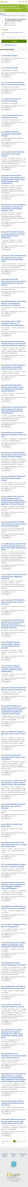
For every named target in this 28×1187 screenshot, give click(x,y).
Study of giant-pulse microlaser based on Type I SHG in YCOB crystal (13, 757)
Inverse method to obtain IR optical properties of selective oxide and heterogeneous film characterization (14, 410)
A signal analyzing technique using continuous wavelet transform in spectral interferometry (12, 668)
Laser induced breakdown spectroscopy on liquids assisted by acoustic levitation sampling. (13, 454)
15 (24, 1141)
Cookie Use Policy (22, 1155)
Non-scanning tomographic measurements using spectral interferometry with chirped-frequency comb (13, 207)
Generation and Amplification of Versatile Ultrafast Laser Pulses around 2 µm (14, 1055)
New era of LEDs (12, 68)
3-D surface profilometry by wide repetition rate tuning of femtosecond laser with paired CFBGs (13, 258)
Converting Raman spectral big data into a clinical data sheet (13, 602)
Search (5, 30)
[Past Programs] (19, 2)
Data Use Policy (13, 1155)
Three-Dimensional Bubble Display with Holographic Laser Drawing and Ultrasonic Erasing (13, 945)
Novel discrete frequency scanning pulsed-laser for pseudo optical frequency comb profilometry (13, 235)
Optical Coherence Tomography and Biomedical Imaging (11, 134)
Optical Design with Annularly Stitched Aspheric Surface (13, 478)
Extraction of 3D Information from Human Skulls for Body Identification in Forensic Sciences (14, 282)
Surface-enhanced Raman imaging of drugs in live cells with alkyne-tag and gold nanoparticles (13, 343)
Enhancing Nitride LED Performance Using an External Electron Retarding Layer (14, 524)
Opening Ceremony (11, 55)
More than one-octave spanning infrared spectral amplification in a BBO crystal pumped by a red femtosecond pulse (12, 1033)
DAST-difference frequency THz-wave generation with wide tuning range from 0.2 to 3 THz (13, 1121)
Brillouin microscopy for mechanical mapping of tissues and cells (14, 434)
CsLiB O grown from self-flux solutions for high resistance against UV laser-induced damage (13, 782)
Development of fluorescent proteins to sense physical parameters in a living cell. (13, 303)
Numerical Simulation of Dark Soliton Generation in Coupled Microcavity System (14, 844)
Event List (3, 14)
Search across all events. (10, 45)
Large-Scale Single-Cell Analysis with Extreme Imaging (13, 154)
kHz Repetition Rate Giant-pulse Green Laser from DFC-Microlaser (13, 806)
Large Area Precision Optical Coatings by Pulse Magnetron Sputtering (14, 576)
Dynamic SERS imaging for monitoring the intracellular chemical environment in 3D (13, 367)
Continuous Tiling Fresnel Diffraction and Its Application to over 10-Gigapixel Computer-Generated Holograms (13, 885)
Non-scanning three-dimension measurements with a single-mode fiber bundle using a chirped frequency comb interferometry (13, 179)
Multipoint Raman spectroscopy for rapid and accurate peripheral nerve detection (10, 645)
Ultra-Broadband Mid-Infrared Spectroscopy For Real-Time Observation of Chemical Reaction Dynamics (12, 388)
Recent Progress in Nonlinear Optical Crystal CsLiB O (13, 733)
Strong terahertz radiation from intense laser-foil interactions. (12, 1103)
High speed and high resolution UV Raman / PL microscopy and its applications (12, 323)
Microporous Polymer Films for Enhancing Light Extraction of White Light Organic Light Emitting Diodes (13, 546)
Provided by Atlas (14, 1180)
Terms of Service (4, 1155)
